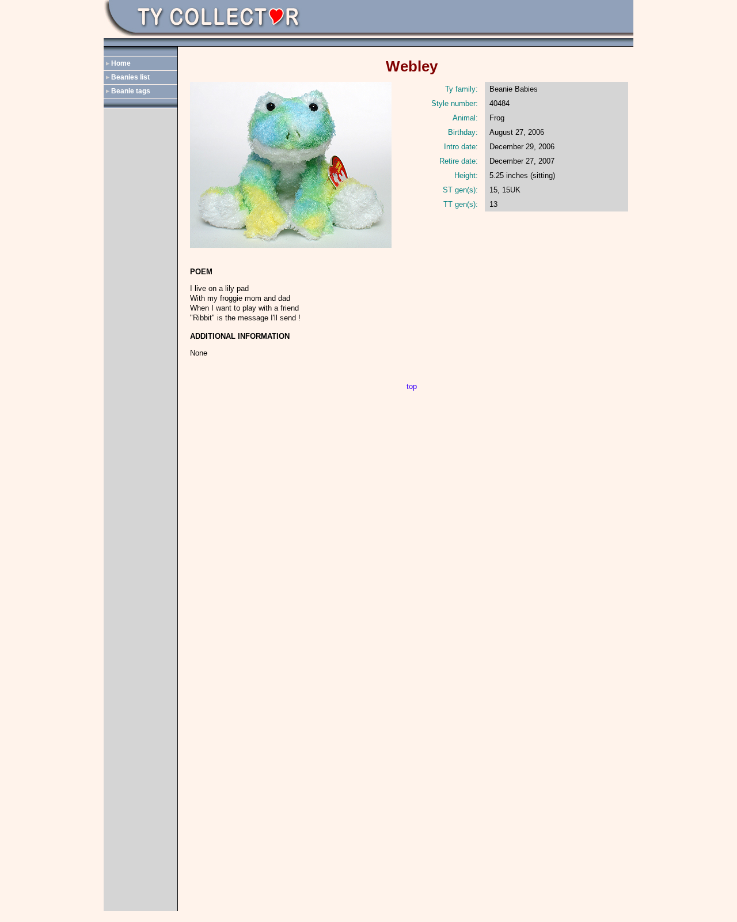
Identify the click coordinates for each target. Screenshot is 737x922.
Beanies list (130, 77)
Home (121, 63)
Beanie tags (130, 91)
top (412, 386)
